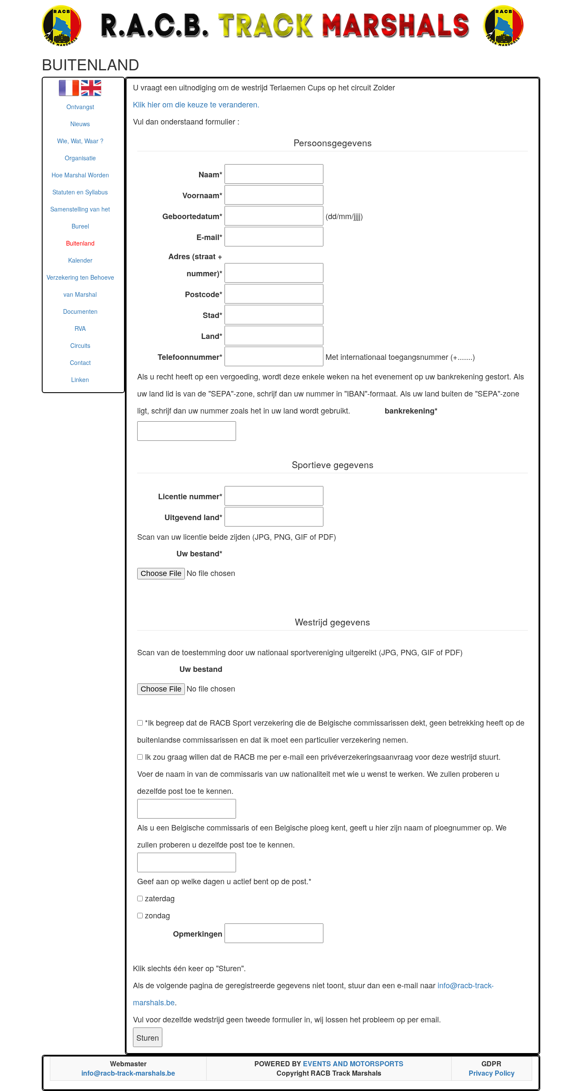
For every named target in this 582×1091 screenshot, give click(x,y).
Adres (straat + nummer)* (195, 265)
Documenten (80, 311)
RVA (80, 328)
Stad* (212, 315)
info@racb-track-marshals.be (128, 1073)
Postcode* (203, 294)
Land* (211, 335)
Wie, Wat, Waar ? (80, 140)
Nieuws (80, 123)
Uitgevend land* (193, 517)
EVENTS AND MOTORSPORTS (353, 1063)
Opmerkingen (197, 933)
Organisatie (80, 157)
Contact (80, 362)
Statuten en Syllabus (80, 192)
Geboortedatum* (192, 216)
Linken (80, 379)
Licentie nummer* (190, 496)
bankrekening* (411, 410)
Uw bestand (200, 668)
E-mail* (209, 237)
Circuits (80, 345)
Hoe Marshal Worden (80, 175)
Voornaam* (202, 195)
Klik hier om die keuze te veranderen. (196, 104)
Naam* (210, 174)
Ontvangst (80, 106)
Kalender (80, 260)
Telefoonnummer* (190, 356)
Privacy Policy (492, 1073)
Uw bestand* (199, 553)
